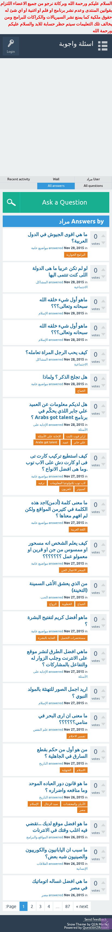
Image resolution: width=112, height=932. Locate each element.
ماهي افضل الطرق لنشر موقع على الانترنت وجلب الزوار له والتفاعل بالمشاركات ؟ (57, 658)
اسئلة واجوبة (76, 43)
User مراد (93, 179)
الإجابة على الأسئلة (49, 436)
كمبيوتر (81, 489)
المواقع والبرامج (37, 837)
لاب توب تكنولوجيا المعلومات (67, 483)
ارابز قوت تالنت (75, 436)
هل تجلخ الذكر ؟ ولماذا (65, 377)
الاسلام (81, 770)
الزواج (53, 604)
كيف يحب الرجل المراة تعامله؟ (57, 352)
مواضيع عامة (39, 248)
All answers (56, 186)
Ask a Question (64, 202)
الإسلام (43, 313)
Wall (56, 179)
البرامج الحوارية (75, 254)
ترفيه (41, 483)
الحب (44, 597)
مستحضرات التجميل (73, 637)
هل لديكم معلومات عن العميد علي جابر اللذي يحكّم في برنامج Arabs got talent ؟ (58, 410)
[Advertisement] (56, 117)
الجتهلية (66, 770)
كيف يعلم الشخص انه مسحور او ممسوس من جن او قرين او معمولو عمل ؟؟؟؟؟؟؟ (58, 549)
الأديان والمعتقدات (74, 804)
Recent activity (18, 179)
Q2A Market (100, 924)
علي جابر (79, 442)
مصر (82, 810)
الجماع (81, 390)
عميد (66, 442)
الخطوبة (67, 604)
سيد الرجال (51, 804)
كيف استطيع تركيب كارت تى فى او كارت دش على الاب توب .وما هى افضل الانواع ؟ (57, 462)
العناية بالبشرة (46, 637)
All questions (93, 186)
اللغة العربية (78, 529)
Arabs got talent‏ (46, 442)
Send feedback (96, 919)
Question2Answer (96, 928)
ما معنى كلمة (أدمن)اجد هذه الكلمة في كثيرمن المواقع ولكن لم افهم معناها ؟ (56, 509)
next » (82, 906)
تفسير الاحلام (77, 736)
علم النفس (40, 730)
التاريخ (43, 763)
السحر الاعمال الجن (73, 570)
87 (67, 906)
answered (56, 248)
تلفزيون (66, 489)
